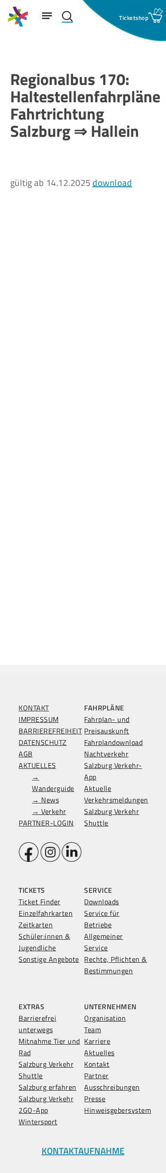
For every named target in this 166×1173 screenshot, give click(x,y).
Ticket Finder (40, 901)
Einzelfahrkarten (46, 913)
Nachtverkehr (106, 754)
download (112, 182)
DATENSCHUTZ (43, 742)
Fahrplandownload (113, 742)
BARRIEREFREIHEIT (50, 730)
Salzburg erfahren (48, 1087)
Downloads (101, 901)
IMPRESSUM (39, 719)
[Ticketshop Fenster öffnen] (133, 17)
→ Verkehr (49, 811)
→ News (45, 800)
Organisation (105, 1018)
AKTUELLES (37, 765)
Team (92, 1029)
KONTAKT (34, 707)
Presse (94, 1098)
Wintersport (38, 1121)
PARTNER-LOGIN (46, 823)
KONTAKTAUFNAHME (83, 1151)
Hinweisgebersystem (117, 1110)
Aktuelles (99, 1052)
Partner (96, 1075)
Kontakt (97, 1064)
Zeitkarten (36, 924)
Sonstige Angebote (49, 959)
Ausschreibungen (112, 1087)
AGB (26, 754)
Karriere (97, 1041)
